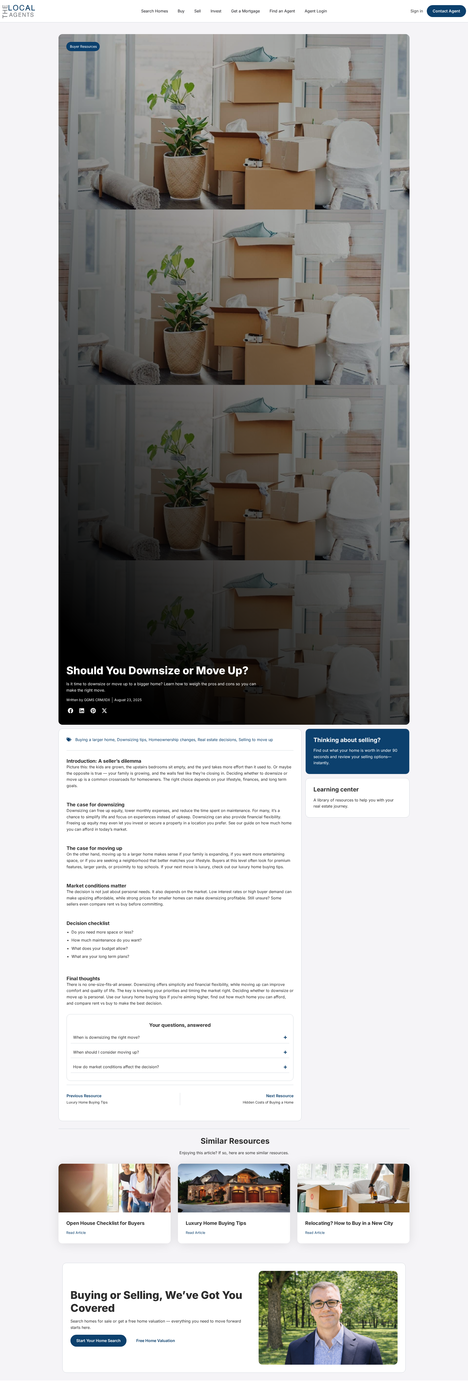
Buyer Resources (83, 46)
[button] (70, 711)
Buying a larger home (95, 739)
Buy (181, 11)
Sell (197, 11)
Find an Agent (282, 11)
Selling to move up (256, 739)
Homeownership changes (172, 739)
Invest (216, 11)
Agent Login (316, 11)
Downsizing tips (131, 739)
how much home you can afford (255, 996)
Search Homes (154, 11)
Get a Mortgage (245, 11)
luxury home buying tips (261, 866)
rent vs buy (117, 904)
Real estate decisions (217, 739)
